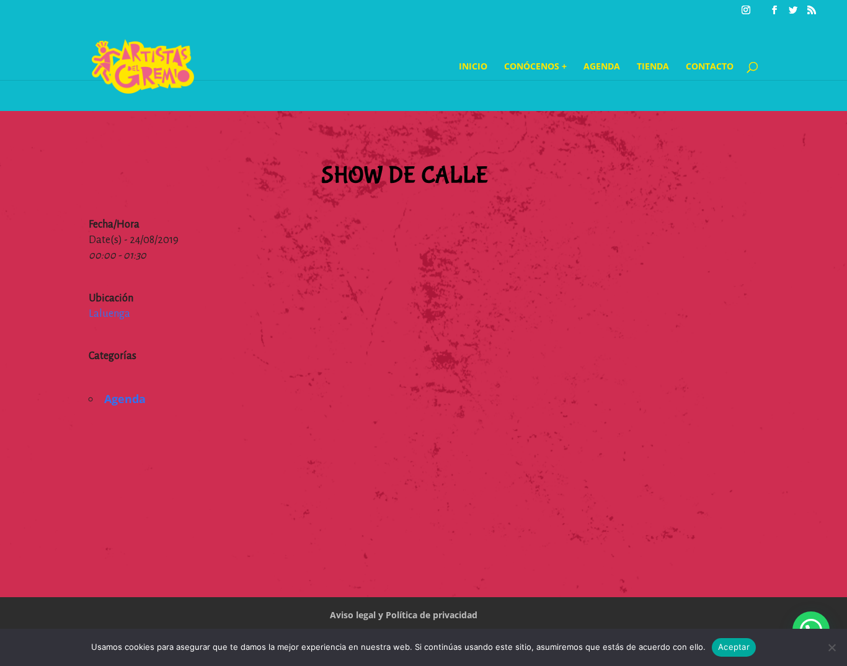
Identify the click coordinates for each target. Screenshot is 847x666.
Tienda (653, 67)
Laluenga (109, 313)
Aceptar (734, 647)
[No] (831, 647)
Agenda (601, 67)
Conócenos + (535, 67)
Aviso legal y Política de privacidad (403, 615)
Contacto (710, 67)
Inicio (473, 67)
